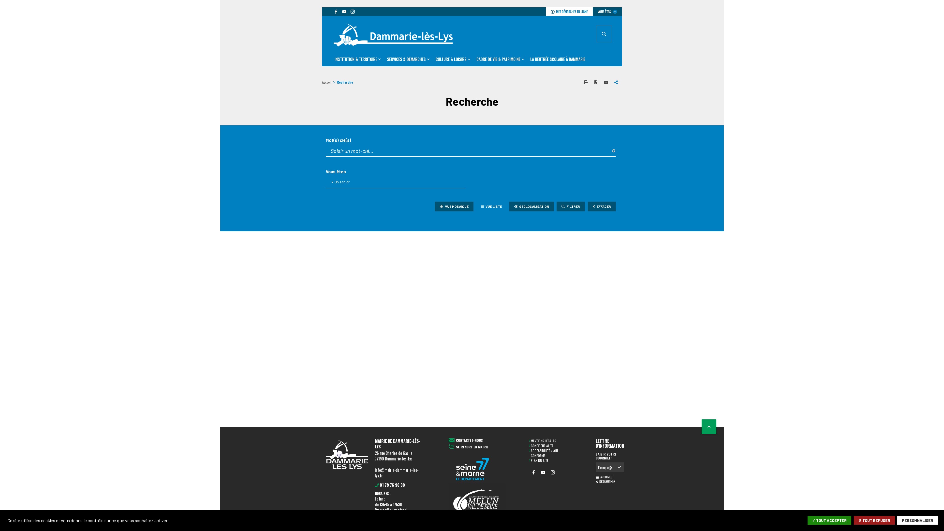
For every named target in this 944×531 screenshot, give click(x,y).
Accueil (326, 82)
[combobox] (396, 182)
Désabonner (607, 481)
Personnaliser (917, 520)
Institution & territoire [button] (356, 59)
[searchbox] (353, 182)
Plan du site (539, 460)
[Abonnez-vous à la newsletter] (619, 467)
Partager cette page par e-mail (606, 82)
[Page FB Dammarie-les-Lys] (336, 12)
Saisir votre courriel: (606, 456)
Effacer (603, 206)
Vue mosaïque (456, 206)
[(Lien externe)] (477, 469)
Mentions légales (543, 440)
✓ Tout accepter (829, 520)
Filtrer (573, 206)
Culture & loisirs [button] (451, 59)
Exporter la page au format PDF (596, 82)
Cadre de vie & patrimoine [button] (498, 59)
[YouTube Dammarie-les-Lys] (344, 12)
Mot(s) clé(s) (338, 140)
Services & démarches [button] (406, 59)
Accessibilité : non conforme (544, 453)
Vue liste (493, 206)
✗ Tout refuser (874, 520)
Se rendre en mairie (472, 447)
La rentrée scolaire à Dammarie (557, 59)
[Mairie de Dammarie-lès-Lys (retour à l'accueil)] (393, 35)
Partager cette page (616, 82)
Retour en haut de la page (709, 426)
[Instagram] (352, 12)
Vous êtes (336, 171)
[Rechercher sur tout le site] (604, 34)
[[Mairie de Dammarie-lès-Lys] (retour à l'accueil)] (346, 470)
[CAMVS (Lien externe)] (477, 502)
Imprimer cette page (586, 82)
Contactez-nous (469, 440)
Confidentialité (542, 445)
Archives (606, 476)
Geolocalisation (534, 206)
